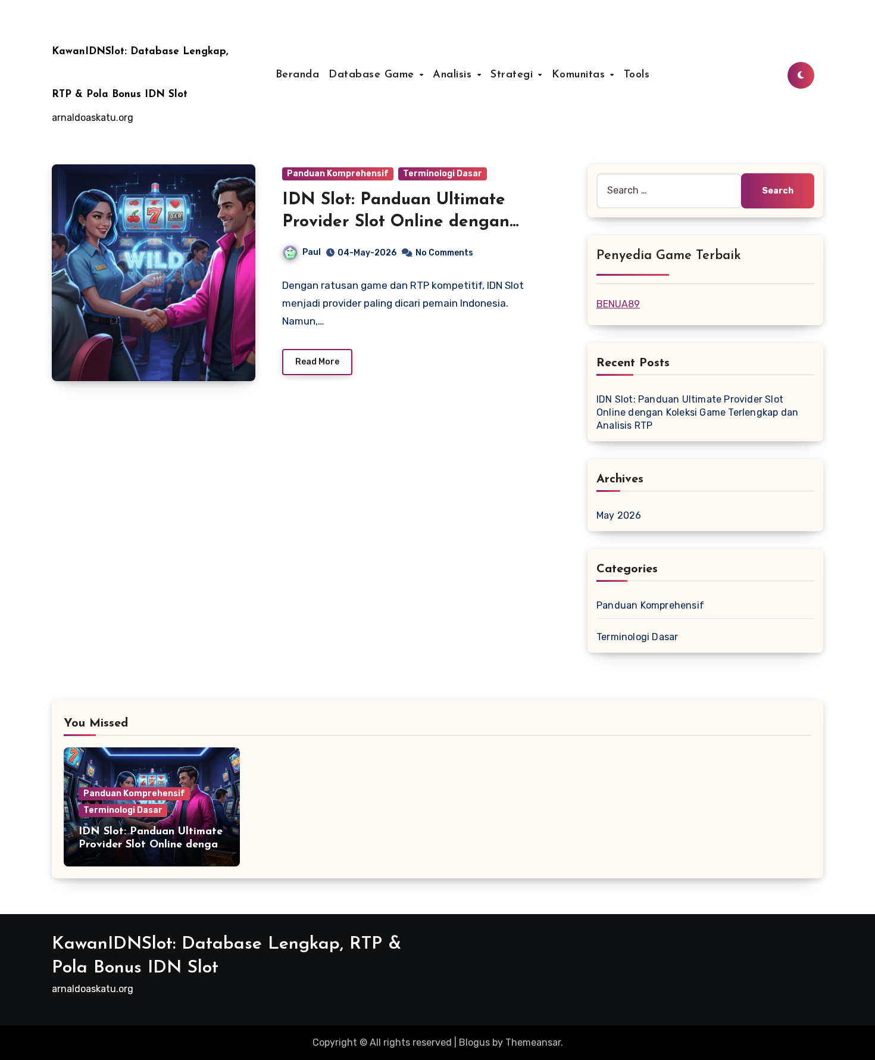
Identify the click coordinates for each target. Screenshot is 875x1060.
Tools (637, 75)
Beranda (298, 75)
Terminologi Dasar (442, 174)
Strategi (513, 75)
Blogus (474, 1042)
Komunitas (580, 75)
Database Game (373, 75)
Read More (317, 362)
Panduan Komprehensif (338, 174)
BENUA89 (618, 304)
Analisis (454, 75)
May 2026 (619, 515)
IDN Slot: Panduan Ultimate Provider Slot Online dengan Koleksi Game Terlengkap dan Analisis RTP (697, 412)
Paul (311, 252)
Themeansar (533, 1042)
